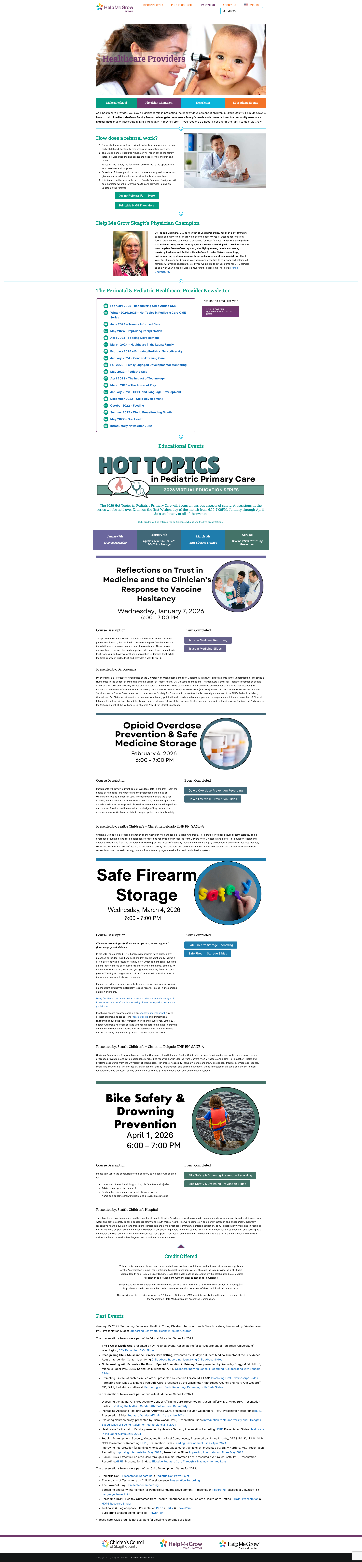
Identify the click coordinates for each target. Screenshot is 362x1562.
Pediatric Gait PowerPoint (172, 1476)
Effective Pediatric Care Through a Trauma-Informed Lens (188, 1461)
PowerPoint (184, 1508)
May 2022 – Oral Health (126, 419)
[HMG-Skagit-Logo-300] (114, 4)
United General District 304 (142, 1557)
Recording (219, 1489)
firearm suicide (140, 1016)
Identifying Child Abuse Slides (202, 1359)
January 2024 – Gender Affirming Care (137, 358)
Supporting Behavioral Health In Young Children (160, 1331)
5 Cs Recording (128, 1350)
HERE (257, 1410)
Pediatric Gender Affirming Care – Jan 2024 (156, 1415)
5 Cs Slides (147, 1350)
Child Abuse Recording (166, 1359)
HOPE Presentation (246, 1499)
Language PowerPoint (116, 1494)
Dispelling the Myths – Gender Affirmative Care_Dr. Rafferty (149, 1406)
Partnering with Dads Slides (205, 1387)
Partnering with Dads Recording (165, 1387)
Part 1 (159, 1508)
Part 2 (169, 1508)
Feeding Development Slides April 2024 (200, 1443)
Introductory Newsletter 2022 (131, 426)
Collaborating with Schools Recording (199, 1369)
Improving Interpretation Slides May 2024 (216, 1452)
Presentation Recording (137, 1476)
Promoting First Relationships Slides (234, 1378)
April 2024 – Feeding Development (134, 337)
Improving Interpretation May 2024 (138, 1452)
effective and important (152, 1013)
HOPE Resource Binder (116, 1503)
